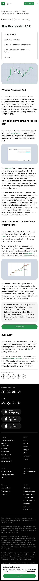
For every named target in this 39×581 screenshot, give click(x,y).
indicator (8, 168)
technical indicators (14, 358)
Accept (19, 576)
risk (29, 349)
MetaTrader (15, 133)
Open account (29, 3)
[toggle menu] (36, 4)
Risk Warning (5, 553)
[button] (19, 34)
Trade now (19, 327)
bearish (27, 256)
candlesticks (29, 253)
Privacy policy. (31, 571)
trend (3, 236)
